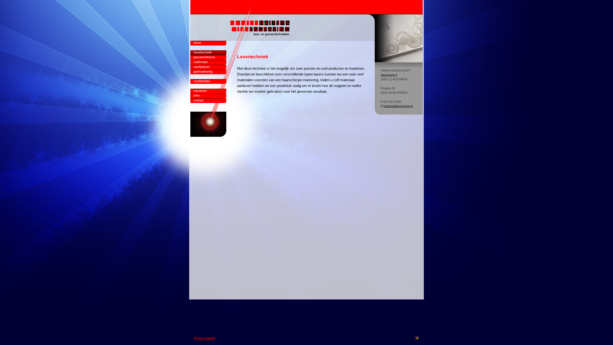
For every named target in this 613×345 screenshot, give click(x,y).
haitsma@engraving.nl (398, 106)
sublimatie (200, 62)
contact (198, 100)
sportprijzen (201, 67)
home (197, 43)
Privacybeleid (204, 338)
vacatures (200, 90)
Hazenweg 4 (389, 75)
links (196, 95)
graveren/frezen (204, 57)
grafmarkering (202, 71)
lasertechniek (202, 52)
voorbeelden (201, 81)
